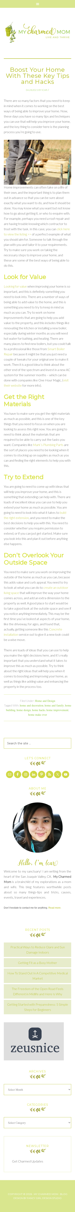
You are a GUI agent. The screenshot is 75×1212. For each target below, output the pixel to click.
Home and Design (45, 701)
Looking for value (15, 286)
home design (24, 710)
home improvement (57, 710)
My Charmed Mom (37, 33)
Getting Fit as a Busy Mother (37, 963)
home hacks (38, 710)
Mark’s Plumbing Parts (48, 445)
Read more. (54, 907)
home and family (54, 705)
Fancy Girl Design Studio (44, 1198)
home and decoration (31, 705)
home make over (37, 714)
